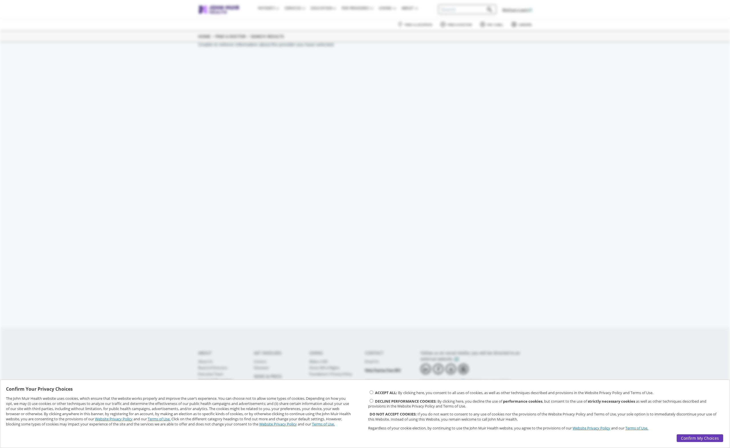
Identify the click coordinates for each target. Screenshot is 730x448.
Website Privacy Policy (114, 418)
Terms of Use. (159, 418)
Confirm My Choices (700, 438)
